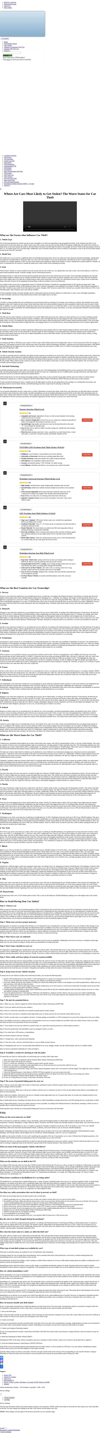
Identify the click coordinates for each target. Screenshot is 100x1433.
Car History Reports (10, 155)
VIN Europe (8, 173)
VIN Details (7, 168)
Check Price (87, 420)
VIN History (8, 170)
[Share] (50, 1366)
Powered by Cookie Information (10, 1430)
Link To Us (7, 1379)
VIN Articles (8, 45)
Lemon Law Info (9, 161)
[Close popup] (1, 1394)
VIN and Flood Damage (11, 182)
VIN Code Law (9, 175)
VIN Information (9, 164)
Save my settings (6, 1432)
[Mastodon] (50, 1360)
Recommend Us (9, 1380)
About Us (7, 50)
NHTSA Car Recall (10, 2)
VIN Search (7, 157)
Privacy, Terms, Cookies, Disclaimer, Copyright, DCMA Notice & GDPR (27, 1382)
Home (6, 42)
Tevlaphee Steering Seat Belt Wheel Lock (36, 553)
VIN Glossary (8, 177)
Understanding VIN (10, 166)
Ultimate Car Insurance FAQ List (14, 47)
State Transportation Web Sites (13, 171)
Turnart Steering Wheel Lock (31, 409)
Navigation (5, 38)
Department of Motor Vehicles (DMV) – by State (19, 184)
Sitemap (6, 1384)
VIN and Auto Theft (10, 178)
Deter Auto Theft (9, 180)
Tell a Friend (8, 8)
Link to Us (7, 6)
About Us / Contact (10, 1377)
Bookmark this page (10, 4)
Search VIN (7, 1375)
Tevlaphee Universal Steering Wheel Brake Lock (39, 479)
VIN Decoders (8, 159)
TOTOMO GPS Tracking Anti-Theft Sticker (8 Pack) (41, 447)
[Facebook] (50, 1357)
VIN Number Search (10, 43)
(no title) (7, 1400)
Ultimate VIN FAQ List (11, 49)
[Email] (50, 1363)
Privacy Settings (9, 1398)
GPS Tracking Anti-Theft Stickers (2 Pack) (37, 513)
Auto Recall (7, 162)
